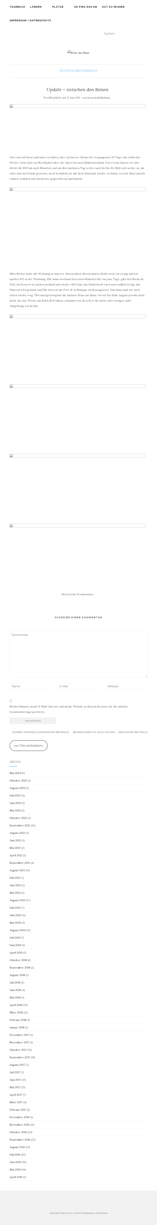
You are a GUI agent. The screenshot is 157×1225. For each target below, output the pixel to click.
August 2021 (17, 870)
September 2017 (20, 1057)
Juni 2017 (15, 1080)
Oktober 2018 (18, 960)
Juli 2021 (15, 878)
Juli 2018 (15, 982)
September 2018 (20, 967)
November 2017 (19, 1042)
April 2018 (16, 1005)
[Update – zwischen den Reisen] (78, 127)
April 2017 (16, 1094)
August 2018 (17, 975)
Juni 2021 (15, 885)
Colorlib (77, 1213)
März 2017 (16, 1102)
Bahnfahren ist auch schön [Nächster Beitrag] (110, 732)
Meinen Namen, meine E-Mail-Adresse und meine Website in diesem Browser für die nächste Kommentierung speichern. (69, 709)
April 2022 (16, 855)
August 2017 (17, 1065)
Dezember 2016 (19, 1117)
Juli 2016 (15, 1154)
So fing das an (85, 6)
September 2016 (20, 1139)
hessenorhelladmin (99, 97)
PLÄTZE (58, 6)
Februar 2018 (18, 1020)
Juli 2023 (15, 795)
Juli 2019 (15, 937)
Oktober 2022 (18, 818)
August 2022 (17, 833)
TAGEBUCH (17, 6)
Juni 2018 (15, 990)
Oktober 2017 (18, 1050)
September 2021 (20, 863)
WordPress (101, 1213)
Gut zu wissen (113, 6)
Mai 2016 (15, 1169)
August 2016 (17, 1147)
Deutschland (71, 71)
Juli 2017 (15, 1072)
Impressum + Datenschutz (30, 20)
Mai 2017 (15, 1087)
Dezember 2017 (19, 1035)
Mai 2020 (15, 922)
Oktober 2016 (18, 1132)
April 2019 (16, 952)
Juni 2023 (15, 803)
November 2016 (19, 1124)
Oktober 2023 (18, 780)
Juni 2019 (15, 945)
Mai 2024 (15, 773)
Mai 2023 (15, 810)
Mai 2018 (15, 997)
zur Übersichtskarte (28, 745)
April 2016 (16, 1177)
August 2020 (17, 900)
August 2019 (17, 930)
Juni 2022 (15, 840)
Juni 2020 (15, 915)
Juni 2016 (15, 1162)
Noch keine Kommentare (78, 594)
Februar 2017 (18, 1109)
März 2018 (16, 1012)
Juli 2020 (15, 907)
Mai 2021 (15, 892)
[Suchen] (145, 34)
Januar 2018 (17, 1027)
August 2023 (17, 788)
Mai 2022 (15, 848)
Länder (36, 6)
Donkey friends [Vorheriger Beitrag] (40, 732)
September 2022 (20, 825)
